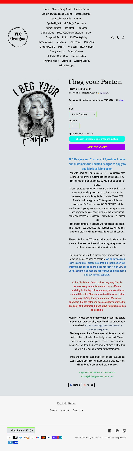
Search (53, 410)
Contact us (78, 410)
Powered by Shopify (117, 437)
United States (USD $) (20, 430)
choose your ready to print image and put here (97, 139)
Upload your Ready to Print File (81, 133)
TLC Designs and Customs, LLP (95, 437)
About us (65, 410)
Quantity (73, 120)
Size (71, 108)
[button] (97, 92)
